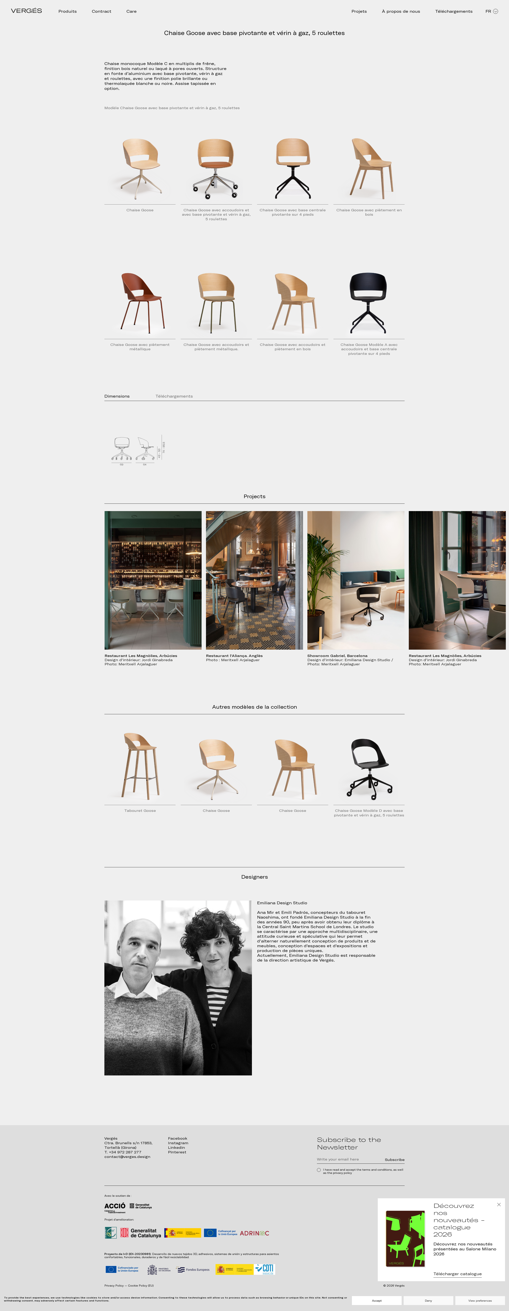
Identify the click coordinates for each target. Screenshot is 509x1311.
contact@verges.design (127, 1157)
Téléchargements (454, 11)
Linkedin (176, 1147)
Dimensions (117, 396)
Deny (428, 1300)
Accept (377, 1300)
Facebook (177, 1138)
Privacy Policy (114, 1285)
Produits (67, 11)
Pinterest (177, 1152)
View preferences (480, 1300)
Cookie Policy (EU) (141, 1285)
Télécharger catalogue (457, 1273)
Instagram (178, 1143)
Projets (359, 11)
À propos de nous (401, 11)
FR (488, 11)
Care (131, 11)
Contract (101, 11)
